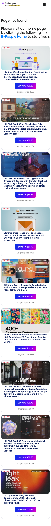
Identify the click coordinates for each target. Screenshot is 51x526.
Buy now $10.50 (25, 296)
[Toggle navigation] (44, 4)
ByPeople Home (14, 36)
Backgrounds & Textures (40, 260)
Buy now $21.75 (25, 246)
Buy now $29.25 (25, 85)
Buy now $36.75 (25, 140)
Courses (45, 100)
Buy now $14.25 (25, 194)
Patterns (45, 310)
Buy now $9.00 (25, 509)
